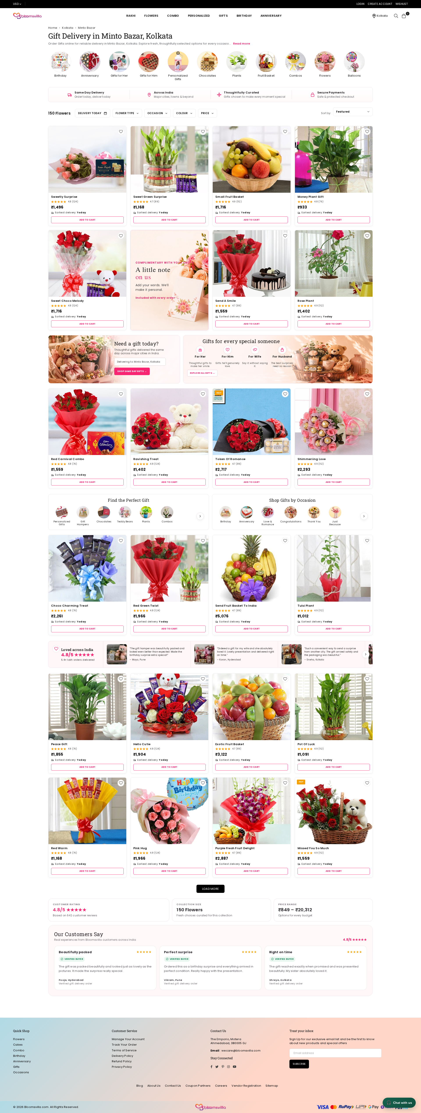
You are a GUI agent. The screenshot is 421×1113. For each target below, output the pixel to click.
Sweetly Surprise (64, 197)
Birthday (244, 16)
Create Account (380, 4)
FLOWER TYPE (125, 113)
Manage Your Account (128, 1039)
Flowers (151, 16)
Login (360, 4)
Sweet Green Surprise (150, 197)
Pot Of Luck (306, 744)
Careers (221, 1086)
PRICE (205, 113)
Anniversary (271, 16)
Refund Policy (122, 1061)
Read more (241, 43)
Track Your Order (124, 1045)
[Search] (396, 16)
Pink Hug (140, 848)
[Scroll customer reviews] (365, 654)
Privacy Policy (122, 1067)
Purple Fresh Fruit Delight (235, 848)
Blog (139, 1086)
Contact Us (173, 1086)
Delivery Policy (122, 1056)
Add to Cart (87, 219)
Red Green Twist (146, 606)
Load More (210, 889)
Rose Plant (306, 301)
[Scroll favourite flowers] (200, 516)
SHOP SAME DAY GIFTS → (132, 371)
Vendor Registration (246, 1086)
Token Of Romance (230, 459)
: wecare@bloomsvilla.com (239, 1050)
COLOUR (182, 113)
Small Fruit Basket (229, 197)
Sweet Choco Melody (67, 301)
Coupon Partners (198, 1086)
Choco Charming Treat (69, 606)
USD (16, 4)
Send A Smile (225, 301)
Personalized (199, 16)
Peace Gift (59, 744)
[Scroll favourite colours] (364, 516)
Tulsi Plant (306, 606)
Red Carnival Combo (67, 459)
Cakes (18, 1045)
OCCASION (155, 113)
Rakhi (131, 16)
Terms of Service (124, 1050)
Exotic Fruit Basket (229, 744)
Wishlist (402, 4)
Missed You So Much (313, 848)
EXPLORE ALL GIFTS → (202, 373)
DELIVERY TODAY (90, 113)
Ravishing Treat (146, 459)
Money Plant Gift (311, 197)
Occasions (21, 1072)
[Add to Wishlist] (121, 131)
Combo (173, 16)
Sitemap (272, 1086)
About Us (154, 1086)
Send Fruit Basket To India (236, 606)
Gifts (223, 16)
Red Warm (59, 848)
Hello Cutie (142, 744)
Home (52, 28)
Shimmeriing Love (312, 459)
